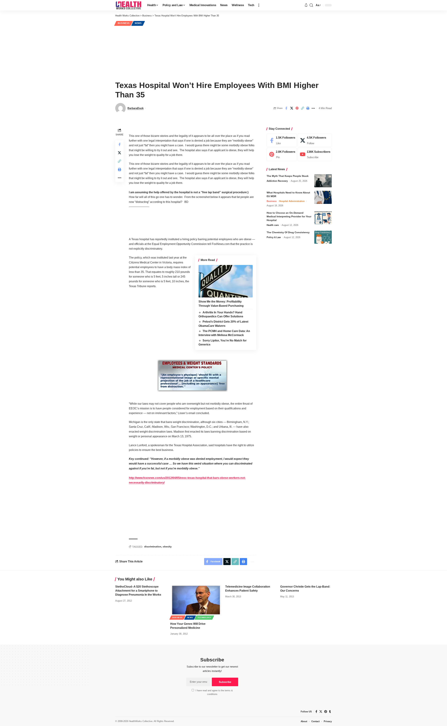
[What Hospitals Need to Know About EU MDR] (323, 197)
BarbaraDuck (135, 108)
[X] (315, 140)
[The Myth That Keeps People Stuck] (323, 180)
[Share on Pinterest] (297, 108)
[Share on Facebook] (286, 108)
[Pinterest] (282, 154)
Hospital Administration (292, 201)
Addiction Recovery (277, 181)
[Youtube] (315, 154)
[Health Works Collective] (128, 5)
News (138, 23)
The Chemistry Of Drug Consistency (288, 232)
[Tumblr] (330, 711)
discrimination (152, 546)
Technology (204, 617)
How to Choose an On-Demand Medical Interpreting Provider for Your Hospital (289, 216)
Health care (273, 225)
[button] (258, 5)
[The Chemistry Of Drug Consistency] (323, 237)
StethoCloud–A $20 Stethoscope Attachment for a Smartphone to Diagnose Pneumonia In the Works (138, 590)
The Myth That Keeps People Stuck (288, 176)
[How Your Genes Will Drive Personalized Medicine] (196, 600)
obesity (167, 546)
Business (124, 23)
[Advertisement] (223, 52)
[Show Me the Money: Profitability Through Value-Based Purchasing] (226, 281)
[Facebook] (282, 140)
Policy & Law (274, 237)
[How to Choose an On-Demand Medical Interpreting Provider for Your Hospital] (323, 217)
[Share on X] (291, 108)
